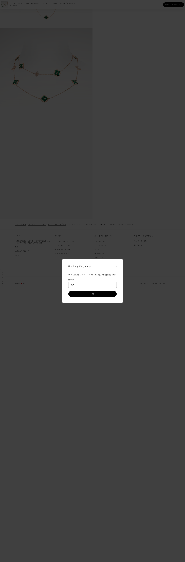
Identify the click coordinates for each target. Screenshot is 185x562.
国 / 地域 (71, 280)
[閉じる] (116, 266)
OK (92, 294)
